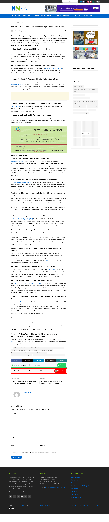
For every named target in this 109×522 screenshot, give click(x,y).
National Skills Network (20, 506)
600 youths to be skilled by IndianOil (23, 347)
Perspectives (38, 15)
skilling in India (78, 86)
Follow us (86, 133)
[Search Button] (99, 16)
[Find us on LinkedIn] (81, 1)
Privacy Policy (97, 506)
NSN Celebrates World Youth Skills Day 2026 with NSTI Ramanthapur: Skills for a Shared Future (38, 322)
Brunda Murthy (18, 31)
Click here (29, 492)
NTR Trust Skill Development (39, 352)
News (49, 15)
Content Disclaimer (88, 506)
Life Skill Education (40, 118)
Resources (67, 15)
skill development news (80, 110)
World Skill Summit (51, 260)
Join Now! (62, 365)
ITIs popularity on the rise (45, 350)
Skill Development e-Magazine (80, 486)
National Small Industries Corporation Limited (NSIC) (29, 283)
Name (13, 437)
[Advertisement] (40, 96)
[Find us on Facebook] (83, 1)
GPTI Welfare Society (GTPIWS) (53, 68)
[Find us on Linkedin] (25, 496)
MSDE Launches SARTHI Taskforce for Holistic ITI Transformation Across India (33, 330)
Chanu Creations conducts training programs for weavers (49, 347)
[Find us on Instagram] (88, 1)
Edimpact (21, 302)
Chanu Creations (15, 106)
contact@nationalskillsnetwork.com (55, 487)
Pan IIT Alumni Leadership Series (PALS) (22, 219)
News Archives (21, 22)
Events (77, 15)
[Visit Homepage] (19, 8)
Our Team (74, 491)
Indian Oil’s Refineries (17, 161)
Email (13, 445)
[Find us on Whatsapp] (93, 1)
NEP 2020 (91, 110)
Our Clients (74, 494)
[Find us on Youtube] (91, 1)
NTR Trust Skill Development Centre (21, 182)
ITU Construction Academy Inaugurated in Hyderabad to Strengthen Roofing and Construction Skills (39, 326)
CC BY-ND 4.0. (44, 506)
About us (87, 15)
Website (42, 445)
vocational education (79, 106)
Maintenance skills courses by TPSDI (20, 352)
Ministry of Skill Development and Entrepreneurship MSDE (85, 102)
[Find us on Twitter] (86, 1)
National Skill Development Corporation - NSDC (84, 90)
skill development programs (81, 113)
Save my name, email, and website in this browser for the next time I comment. (34, 453)
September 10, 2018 (28, 31)
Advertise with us (79, 506)
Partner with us (76, 497)
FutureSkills (51, 269)
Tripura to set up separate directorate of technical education (48, 355)
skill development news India (81, 98)
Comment (14, 413)
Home (14, 15)
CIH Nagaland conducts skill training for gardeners (24, 350)
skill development (79, 95)
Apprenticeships (92, 106)
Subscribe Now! (61, 371)
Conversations (24, 15)
